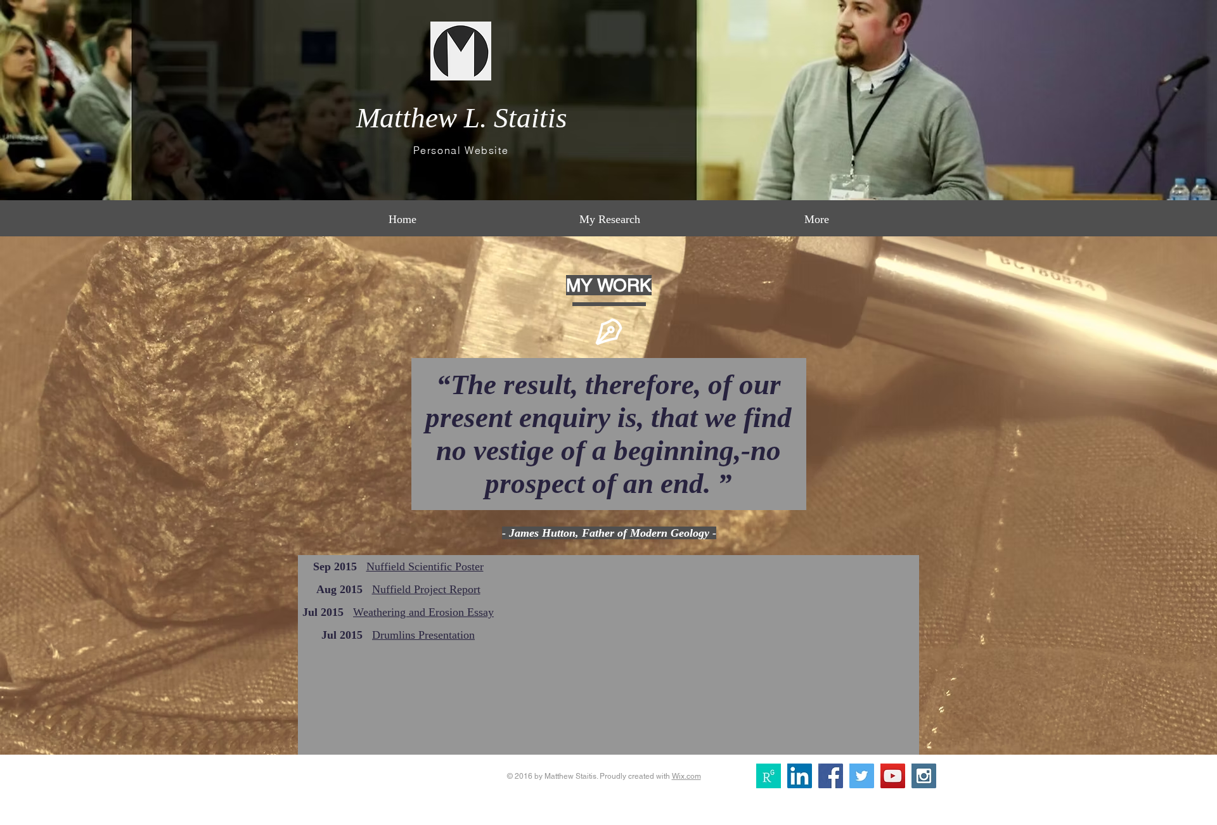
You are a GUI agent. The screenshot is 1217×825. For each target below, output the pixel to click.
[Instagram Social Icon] (923, 776)
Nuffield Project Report (426, 589)
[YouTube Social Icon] (892, 776)
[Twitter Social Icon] (861, 776)
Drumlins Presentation (423, 635)
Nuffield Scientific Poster (425, 566)
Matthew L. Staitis (461, 118)
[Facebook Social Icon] (830, 776)
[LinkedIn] (799, 776)
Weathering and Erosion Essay (423, 612)
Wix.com (686, 776)
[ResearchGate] (768, 776)
